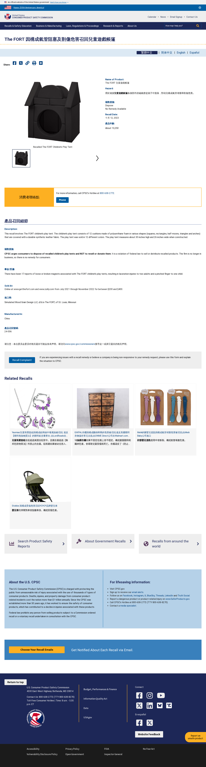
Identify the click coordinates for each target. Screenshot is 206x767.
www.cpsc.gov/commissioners (80, 344)
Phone (62, 199)
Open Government (74, 754)
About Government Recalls (105, 541)
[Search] (198, 25)
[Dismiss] (200, 7)
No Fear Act (149, 748)
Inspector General (113, 754)
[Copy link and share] (27, 63)
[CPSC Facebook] (140, 696)
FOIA (106, 748)
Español (194, 52)
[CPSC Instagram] (150, 696)
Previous (8, 158)
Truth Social (184, 595)
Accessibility (33, 748)
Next (97, 158)
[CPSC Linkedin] (150, 706)
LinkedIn (169, 595)
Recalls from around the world (170, 543)
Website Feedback (149, 734)
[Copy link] (41, 63)
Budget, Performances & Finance (100, 689)
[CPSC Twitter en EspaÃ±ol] (150, 723)
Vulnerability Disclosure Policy (42, 754)
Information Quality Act (95, 698)
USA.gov (88, 717)
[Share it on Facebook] (14, 63)
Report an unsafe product (195, 737)
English (181, 52)
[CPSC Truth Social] (169, 706)
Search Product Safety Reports (35, 543)
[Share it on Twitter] (21, 63)
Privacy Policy (72, 748)
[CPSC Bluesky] (160, 706)
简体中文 (166, 52)
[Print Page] (34, 63)
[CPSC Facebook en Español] (140, 723)
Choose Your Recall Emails (36, 649)
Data (86, 708)
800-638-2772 (107, 193)
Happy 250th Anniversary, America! (28, 7)
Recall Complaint (22, 360)
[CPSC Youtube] (162, 696)
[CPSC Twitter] (140, 706)
